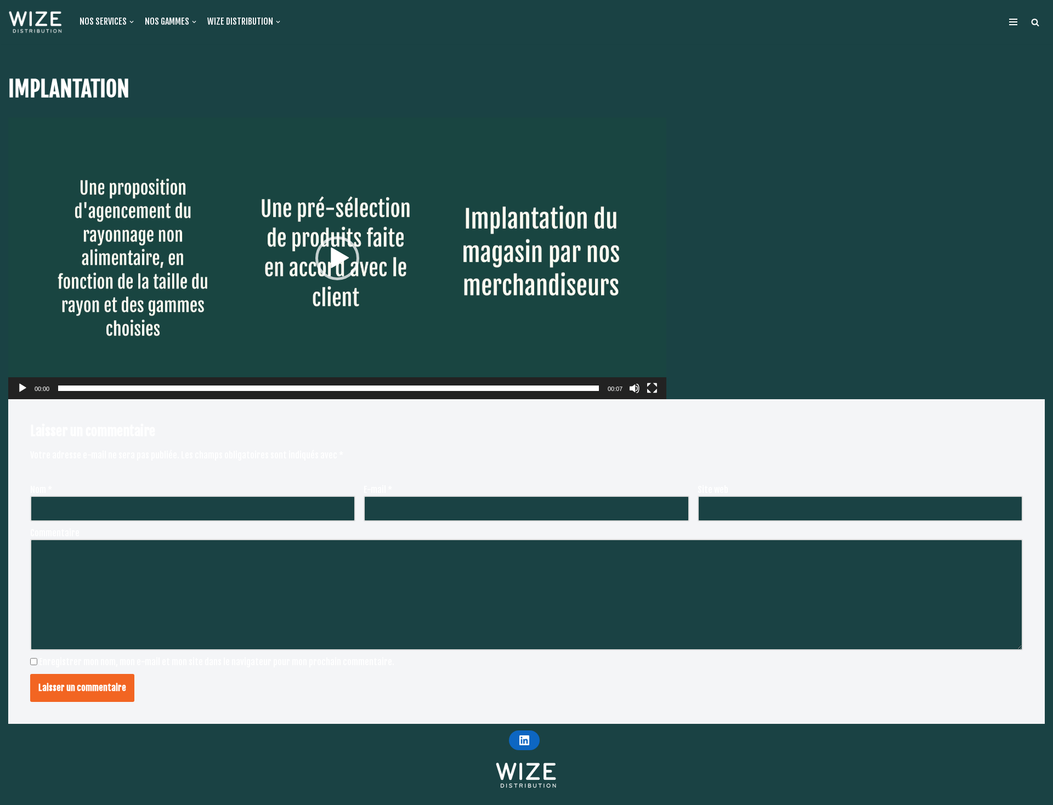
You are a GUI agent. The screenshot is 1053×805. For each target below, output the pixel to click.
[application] (337, 258)
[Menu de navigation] (1013, 22)
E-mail (378, 489)
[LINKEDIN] (524, 740)
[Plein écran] (652, 388)
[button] (1035, 22)
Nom (41, 489)
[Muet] (634, 388)
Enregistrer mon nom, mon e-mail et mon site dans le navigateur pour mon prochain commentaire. (216, 661)
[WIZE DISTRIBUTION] (35, 22)
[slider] (328, 388)
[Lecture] (22, 388)
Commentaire (55, 533)
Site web (713, 489)
